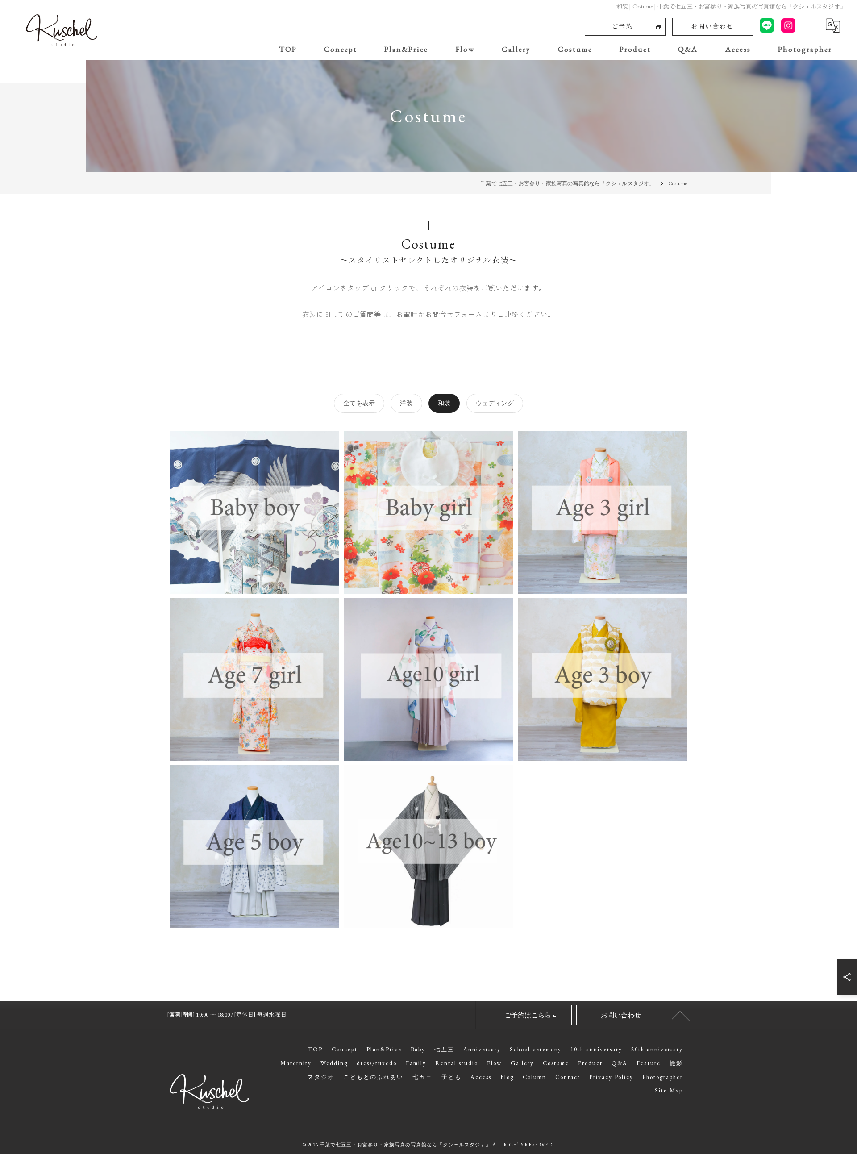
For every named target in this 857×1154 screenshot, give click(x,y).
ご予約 (622, 26)
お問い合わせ (712, 26)
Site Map (669, 1090)
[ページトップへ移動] (681, 1015)
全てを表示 (359, 403)
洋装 (406, 403)
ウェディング (495, 403)
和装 (444, 403)
